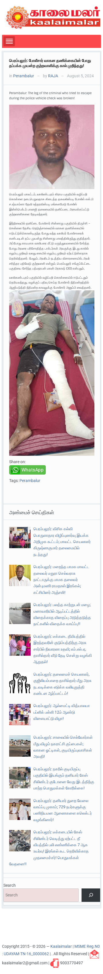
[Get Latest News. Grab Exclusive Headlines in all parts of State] (53, 17)
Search (9, 885)
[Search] (91, 895)
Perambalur (23, 76)
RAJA (53, 76)
